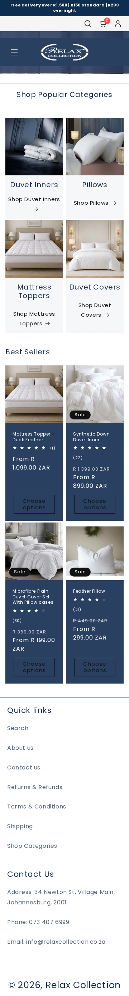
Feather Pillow (89, 591)
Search (18, 728)
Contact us (23, 767)
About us (20, 748)
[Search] (88, 24)
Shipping (20, 826)
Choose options (34, 504)
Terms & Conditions (36, 806)
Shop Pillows (91, 203)
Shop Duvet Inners (34, 199)
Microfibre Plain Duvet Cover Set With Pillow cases (33, 596)
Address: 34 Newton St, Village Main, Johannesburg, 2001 (61, 897)
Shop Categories (32, 846)
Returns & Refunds (34, 787)
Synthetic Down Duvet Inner (91, 436)
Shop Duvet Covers (94, 310)
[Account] (118, 24)
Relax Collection (83, 985)
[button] (14, 52)
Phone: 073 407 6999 (38, 922)
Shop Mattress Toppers (34, 318)
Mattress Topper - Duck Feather (33, 436)
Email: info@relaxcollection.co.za (56, 942)
